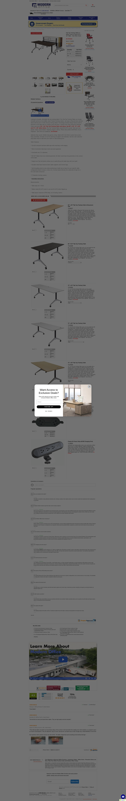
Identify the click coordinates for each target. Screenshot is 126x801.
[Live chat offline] (123, 796)
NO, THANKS (48, 411)
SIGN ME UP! (48, 406)
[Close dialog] (89, 386)
